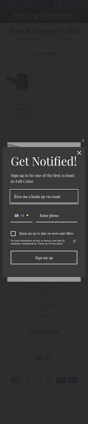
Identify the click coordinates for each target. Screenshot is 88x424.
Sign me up (44, 257)
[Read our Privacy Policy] (74, 241)
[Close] (79, 153)
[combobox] (22, 215)
